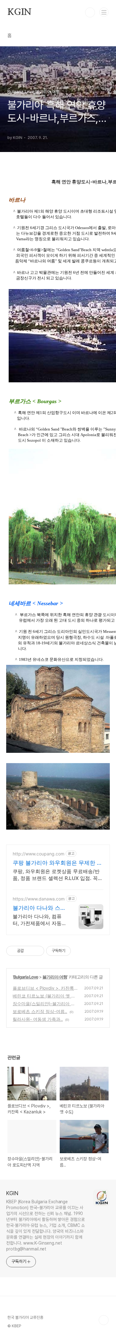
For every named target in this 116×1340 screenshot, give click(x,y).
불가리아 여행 (54, 976)
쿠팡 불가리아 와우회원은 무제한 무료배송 (57, 863)
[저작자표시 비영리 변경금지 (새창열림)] (79, 950)
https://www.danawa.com (39, 898)
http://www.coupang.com (38, 853)
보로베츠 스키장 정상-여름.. (40, 1011)
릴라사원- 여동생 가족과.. (38, 1019)
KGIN (19, 12)
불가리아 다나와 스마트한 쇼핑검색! (39, 908)
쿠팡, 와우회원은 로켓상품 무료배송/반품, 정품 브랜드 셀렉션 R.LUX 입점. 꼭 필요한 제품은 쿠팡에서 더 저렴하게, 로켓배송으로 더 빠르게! (57, 875)
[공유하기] (29, 950)
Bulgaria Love (25, 976)
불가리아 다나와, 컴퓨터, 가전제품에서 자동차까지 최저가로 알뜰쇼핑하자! (39, 920)
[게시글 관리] (37, 950)
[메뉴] (104, 12)
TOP (104, 1320)
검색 (90, 12)
